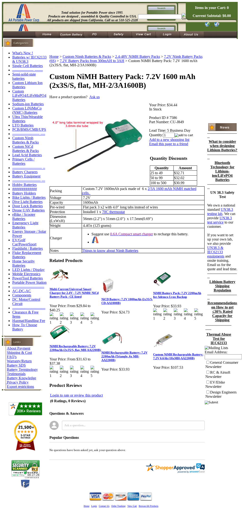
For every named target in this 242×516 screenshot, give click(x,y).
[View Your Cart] (215, 25)
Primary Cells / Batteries (23, 161)
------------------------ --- (28, 180)
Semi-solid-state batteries (24, 76)
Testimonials (16, 374)
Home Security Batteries (23, 263)
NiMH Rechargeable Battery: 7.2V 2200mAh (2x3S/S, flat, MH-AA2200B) (75, 348)
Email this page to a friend (168, 144)
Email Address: (216, 352)
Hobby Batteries (24, 185)
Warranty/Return (19, 361)
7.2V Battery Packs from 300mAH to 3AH (92, 61)
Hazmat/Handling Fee (28, 321)
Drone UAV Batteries (28, 210)
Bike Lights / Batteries (29, 197)
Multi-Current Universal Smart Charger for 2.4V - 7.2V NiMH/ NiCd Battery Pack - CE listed (74, 292)
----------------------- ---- (28, 134)
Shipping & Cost (19, 353)
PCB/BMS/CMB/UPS (29, 129)
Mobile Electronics (26, 274)
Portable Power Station (29, 282)
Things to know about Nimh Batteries (110, 251)
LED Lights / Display (28, 270)
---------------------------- (28, 308)
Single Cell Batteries (27, 66)
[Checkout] (207, 25)
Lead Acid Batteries (27, 155)
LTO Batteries (23, 125)
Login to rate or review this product (76, 395)
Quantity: (156, 135)
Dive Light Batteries (27, 202)
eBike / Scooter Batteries (23, 216)
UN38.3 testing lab (220, 211)
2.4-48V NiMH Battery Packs (137, 57)
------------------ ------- (27, 70)
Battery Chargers (25, 172)
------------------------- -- (28, 168)
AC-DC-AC (21, 291)
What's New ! (22, 53)
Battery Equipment (26, 176)
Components (21, 295)
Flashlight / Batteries (27, 248)
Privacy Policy (18, 382)
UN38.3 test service (219, 220)
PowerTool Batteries (27, 278)
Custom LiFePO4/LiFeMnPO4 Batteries (29, 95)
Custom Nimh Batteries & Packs (25, 140)
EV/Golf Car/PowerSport (24, 242)
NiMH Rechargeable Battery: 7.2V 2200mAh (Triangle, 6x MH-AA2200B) (124, 356)
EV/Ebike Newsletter (215, 384)
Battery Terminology (22, 370)
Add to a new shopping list (169, 140)
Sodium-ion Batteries (28, 104)
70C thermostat (113, 212)
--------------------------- (28, 287)
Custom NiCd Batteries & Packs (25, 148)
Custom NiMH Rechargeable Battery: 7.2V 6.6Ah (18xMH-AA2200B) (178, 356)
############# (24, 189)
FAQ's (12, 357)
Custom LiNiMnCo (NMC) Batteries (27, 110)
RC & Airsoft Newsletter (217, 374)
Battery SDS (16, 365)
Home (54, 57)
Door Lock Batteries (27, 206)
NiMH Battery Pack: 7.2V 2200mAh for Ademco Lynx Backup (177, 295)
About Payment (18, 348)
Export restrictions (20, 387)
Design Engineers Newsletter (221, 394)
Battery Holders (24, 193)
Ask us (94, 97)
